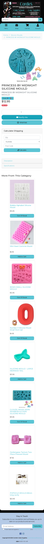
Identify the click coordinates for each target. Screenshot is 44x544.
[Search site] (40, 20)
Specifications (9, 166)
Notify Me (23, 117)
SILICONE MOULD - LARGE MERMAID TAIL (21, 370)
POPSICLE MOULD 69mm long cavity (21, 494)
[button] (22, 122)
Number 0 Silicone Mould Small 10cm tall (20, 329)
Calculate (22, 150)
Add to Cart (22, 257)
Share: (5, 98)
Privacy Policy (37, 529)
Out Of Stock (22, 216)
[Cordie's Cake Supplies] (22, 10)
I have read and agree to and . (22, 529)
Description (8, 161)
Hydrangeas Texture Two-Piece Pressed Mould (21, 453)
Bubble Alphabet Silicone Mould (20, 206)
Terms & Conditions (24, 529)
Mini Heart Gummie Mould (21, 246)
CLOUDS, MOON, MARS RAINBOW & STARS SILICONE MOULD (20, 412)
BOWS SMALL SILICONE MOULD (20, 288)
